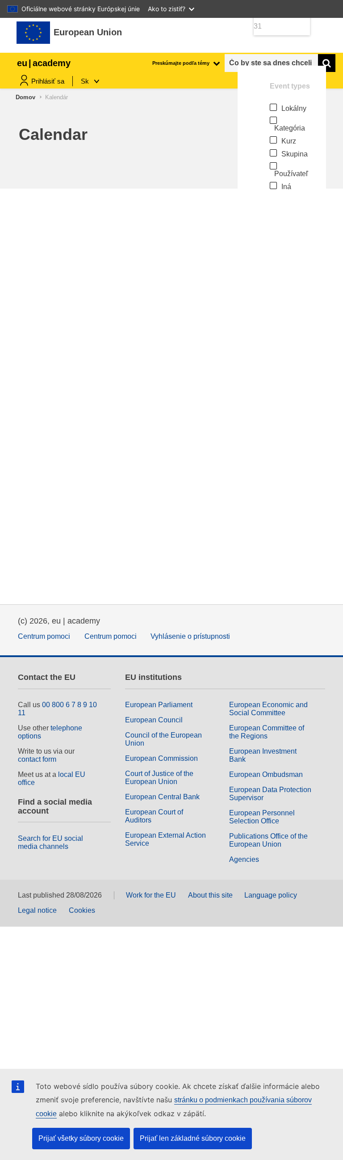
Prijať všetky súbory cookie (81, 1138)
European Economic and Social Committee (268, 709)
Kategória (289, 128)
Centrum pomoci (44, 636)
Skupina (294, 154)
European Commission (161, 758)
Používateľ (291, 173)
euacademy (44, 63)
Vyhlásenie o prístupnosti (190, 636)
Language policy (270, 895)
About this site (210, 895)
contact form (37, 759)
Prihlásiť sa (47, 81)
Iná (286, 186)
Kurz (288, 141)
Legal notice (37, 910)
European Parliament (158, 705)
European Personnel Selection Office (262, 817)
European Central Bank (162, 797)
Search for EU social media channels (50, 842)
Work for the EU (151, 895)
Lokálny (293, 108)
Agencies (244, 859)
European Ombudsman (266, 774)
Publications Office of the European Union (268, 840)
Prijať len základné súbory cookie (193, 1138)
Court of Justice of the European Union (159, 777)
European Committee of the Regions (266, 732)
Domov (25, 97)
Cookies (82, 910)
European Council (154, 720)
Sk (86, 81)
